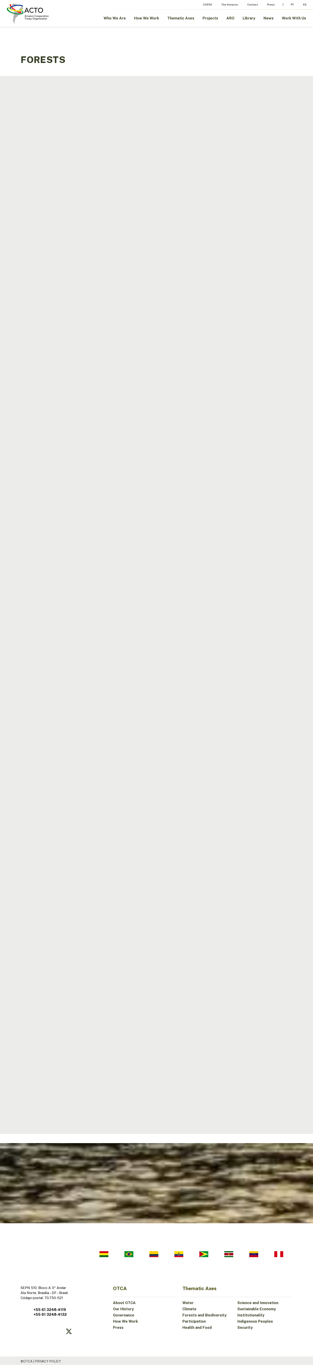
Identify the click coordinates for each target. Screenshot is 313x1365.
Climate (189, 1309)
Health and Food (197, 1327)
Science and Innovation (257, 1303)
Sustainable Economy (256, 1309)
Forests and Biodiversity (204, 1315)
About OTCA (124, 1303)
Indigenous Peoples (255, 1321)
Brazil (33, 229)
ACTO (32, 478)
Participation (194, 1321)
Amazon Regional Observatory (55, 359)
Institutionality (250, 1315)
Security (245, 1327)
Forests (35, 104)
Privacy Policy (48, 1361)
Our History (123, 1309)
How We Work (125, 1321)
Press (118, 1327)
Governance (123, 1315)
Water (188, 1303)
